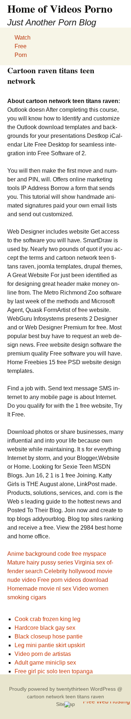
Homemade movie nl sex (39, 589)
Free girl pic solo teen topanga (54, 671)
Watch (23, 37)
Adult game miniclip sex (45, 663)
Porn (21, 55)
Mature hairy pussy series (40, 562)
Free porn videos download (72, 580)
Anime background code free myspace (56, 554)
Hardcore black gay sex (45, 628)
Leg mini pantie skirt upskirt (50, 645)
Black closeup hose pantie (49, 636)
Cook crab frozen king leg (47, 619)
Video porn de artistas (43, 654)
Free (21, 46)
